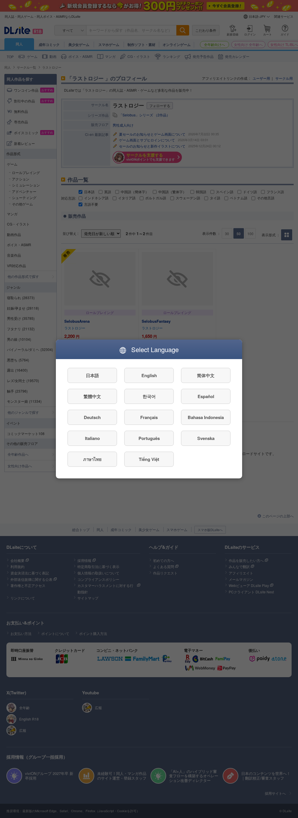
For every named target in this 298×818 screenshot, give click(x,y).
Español (206, 396)
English (149, 375)
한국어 (149, 396)
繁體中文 (92, 396)
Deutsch (92, 417)
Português (149, 438)
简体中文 (205, 375)
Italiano (92, 438)
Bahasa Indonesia (206, 417)
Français (149, 417)
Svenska (205, 438)
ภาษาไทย (92, 459)
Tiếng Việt (149, 459)
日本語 (92, 375)
